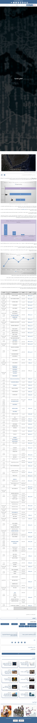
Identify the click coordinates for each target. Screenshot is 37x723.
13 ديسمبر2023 (30, 322)
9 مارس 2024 (30, 472)
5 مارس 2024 (30, 462)
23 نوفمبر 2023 (30, 298)
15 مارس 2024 (30, 480)
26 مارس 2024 (30, 496)
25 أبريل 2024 (30, 536)
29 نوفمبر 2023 (30, 308)
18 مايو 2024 (30, 566)
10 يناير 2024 (30, 378)
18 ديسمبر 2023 (30, 332)
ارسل (18, 653)
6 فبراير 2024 (30, 424)
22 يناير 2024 (30, 394)
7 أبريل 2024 (30, 515)
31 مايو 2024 (30, 605)
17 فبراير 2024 (30, 434)
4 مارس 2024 (30, 458)
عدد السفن (21, 626)
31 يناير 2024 (30, 418)
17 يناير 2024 (30, 388)
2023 (30, 314)
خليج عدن (27, 626)
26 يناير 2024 (30, 408)
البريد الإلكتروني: (32, 649)
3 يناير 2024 (30, 359)
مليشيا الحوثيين (33, 626)
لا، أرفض (15, 720)
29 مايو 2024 (30, 597)
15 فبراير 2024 (30, 431)
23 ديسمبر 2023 (30, 336)
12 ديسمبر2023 (30, 319)
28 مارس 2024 (30, 505)
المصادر (33, 618)
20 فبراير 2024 (30, 443)
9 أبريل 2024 (30, 518)
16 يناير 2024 (30, 385)
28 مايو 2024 (30, 587)
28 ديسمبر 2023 (30, 344)
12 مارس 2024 (30, 475)
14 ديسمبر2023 (30, 325)
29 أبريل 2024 (30, 548)
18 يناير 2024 (30, 391)
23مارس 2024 (30, 488)
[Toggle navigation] (17, 5)
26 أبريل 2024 (30, 541)
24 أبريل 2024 (30, 532)
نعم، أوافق (21, 720)
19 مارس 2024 (30, 486)
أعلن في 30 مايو (24, 209)
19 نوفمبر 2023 (30, 295)
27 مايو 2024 (30, 581)
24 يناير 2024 (30, 399)
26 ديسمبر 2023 (30, 341)
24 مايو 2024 (30, 571)
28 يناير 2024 (30, 414)
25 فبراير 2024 (30, 454)
